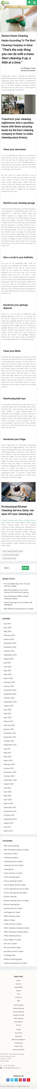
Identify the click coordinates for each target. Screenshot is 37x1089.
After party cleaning (11, 846)
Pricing (18, 1029)
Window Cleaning (18, 1008)
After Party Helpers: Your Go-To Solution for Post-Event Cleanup (16, 591)
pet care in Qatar (10, 943)
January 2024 (9, 639)
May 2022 (7, 713)
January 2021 (9, 768)
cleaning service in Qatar (13, 861)
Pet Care (18, 1025)
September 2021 (10, 745)
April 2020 (8, 799)
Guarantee (18, 1036)
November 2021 (10, 737)
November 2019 (10, 811)
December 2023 (10, 643)
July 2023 (7, 663)
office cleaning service (12, 936)
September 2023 (10, 655)
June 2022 (7, 709)
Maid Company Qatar (9, 558)
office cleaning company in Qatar (16, 928)
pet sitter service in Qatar (14, 951)
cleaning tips (9, 869)
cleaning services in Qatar (14, 865)
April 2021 (8, 756)
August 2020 (8, 784)
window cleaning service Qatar (15, 963)
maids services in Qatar (13, 924)
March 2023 (8, 678)
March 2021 (8, 760)
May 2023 (7, 670)
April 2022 (8, 717)
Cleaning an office (11, 853)
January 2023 (9, 686)
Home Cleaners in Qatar (13, 873)
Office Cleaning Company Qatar (16, 932)
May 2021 (7, 752)
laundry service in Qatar (13, 908)
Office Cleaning (18, 1018)
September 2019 (10, 819)
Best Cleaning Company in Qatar (13, 551)
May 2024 (7, 631)
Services (18, 991)
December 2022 (10, 690)
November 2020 (10, 772)
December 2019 (10, 807)
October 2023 (9, 651)
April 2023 (8, 674)
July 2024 (7, 623)
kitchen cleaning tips (12, 904)
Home (18, 980)
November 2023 (10, 647)
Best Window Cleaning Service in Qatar (19, 609)
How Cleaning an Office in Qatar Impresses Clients (16, 597)
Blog (18, 1001)
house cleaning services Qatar (15, 893)
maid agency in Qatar (12, 912)
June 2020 (7, 792)
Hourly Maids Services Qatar (15, 885)
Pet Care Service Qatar (12, 947)
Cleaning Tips (18, 1043)
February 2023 (9, 682)
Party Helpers (18, 1022)
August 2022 (8, 706)
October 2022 (9, 698)
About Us (18, 984)
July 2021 (7, 749)
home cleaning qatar (12, 877)
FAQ (18, 994)
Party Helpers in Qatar (12, 939)
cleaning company (11, 857)
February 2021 (9, 764)
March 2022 (8, 721)
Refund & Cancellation (18, 1039)
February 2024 (9, 635)
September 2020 (10, 780)
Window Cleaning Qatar (13, 959)
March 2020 (8, 803)
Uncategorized (9, 955)
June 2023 (7, 667)
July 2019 (7, 827)
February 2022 (9, 725)
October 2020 (9, 776)
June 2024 (7, 627)
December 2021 (10, 733)
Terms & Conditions (18, 1050)
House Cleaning (18, 1005)
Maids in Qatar (9, 920)
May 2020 (7, 795)
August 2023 (8, 659)
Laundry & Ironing (18, 1015)
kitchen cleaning (10, 896)
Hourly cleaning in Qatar (11, 555)
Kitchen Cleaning (18, 1012)
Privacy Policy (18, 1046)
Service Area (18, 1033)
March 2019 (8, 831)
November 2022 (10, 694)
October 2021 (9, 741)
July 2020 (7, 788)
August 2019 (8, 823)
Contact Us (18, 997)
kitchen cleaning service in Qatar (16, 900)
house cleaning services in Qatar (16, 889)
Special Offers (18, 987)
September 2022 (10, 702)
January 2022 (9, 729)
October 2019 (9, 815)
